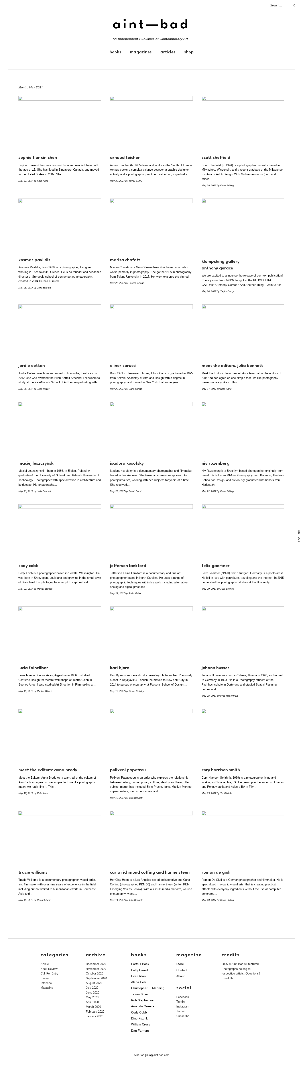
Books (115, 52)
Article (45, 964)
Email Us (227, 978)
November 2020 (96, 969)
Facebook (182, 997)
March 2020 (93, 1006)
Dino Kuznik (139, 1018)
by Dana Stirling (225, 185)
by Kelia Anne (41, 180)
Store (180, 964)
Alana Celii (138, 982)
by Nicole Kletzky (134, 691)
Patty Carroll (139, 970)
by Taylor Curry (133, 180)
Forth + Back (140, 964)
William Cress (140, 1024)
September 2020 (96, 978)
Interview (46, 983)
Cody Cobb (139, 1012)
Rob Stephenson (143, 1000)
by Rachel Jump (42, 900)
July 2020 (92, 987)
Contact (181, 970)
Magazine (47, 987)
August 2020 (94, 983)
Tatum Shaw (139, 994)
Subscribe (182, 1016)
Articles (167, 52)
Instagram (182, 1006)
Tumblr (180, 1001)
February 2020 (95, 1011)
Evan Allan (138, 976)
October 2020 (94, 973)
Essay (45, 978)
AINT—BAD (151, 24)
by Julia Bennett (42, 287)
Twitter (180, 1011)
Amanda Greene (142, 1006)
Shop (188, 52)
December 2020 (96, 964)
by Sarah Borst (133, 491)
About (180, 976)
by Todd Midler (41, 389)
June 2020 (92, 992)
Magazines (141, 52)
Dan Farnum (140, 1030)
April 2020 (92, 1002)
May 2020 (92, 997)
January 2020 (94, 1016)
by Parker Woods (134, 283)
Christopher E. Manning (147, 988)
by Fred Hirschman (227, 695)
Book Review (49, 969)
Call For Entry (49, 973)
